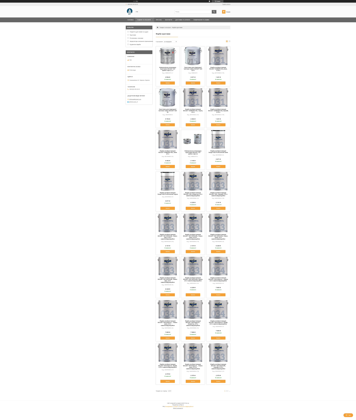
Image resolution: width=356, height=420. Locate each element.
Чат (349, 415)
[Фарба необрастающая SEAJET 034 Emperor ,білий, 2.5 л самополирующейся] (218, 309)
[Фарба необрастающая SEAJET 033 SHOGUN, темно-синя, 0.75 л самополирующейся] (193, 223)
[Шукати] (214, 12)
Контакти (168, 20)
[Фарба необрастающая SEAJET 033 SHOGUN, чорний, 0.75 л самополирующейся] (218, 352)
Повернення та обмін (201, 20)
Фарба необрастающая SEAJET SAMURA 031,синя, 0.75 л (218, 69)
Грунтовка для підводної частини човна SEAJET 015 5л (167, 110)
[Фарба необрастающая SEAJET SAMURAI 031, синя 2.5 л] (167, 139)
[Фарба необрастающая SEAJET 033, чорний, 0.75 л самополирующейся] (218, 181)
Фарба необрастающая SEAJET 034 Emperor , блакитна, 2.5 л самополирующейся (193, 323)
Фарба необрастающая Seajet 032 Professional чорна (168, 193)
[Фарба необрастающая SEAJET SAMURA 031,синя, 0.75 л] (218, 55)
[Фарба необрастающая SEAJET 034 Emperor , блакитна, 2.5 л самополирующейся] (193, 309)
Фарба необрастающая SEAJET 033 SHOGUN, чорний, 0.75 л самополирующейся (218, 366)
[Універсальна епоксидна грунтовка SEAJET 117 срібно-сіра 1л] (193, 139)
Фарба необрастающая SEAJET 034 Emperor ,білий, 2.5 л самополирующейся (218, 322)
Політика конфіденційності (186, 406)
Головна (130, 20)
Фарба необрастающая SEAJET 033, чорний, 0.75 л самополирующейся (218, 194)
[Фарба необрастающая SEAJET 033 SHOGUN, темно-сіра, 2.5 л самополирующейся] (167, 266)
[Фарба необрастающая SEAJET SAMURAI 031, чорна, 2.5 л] (193, 97)
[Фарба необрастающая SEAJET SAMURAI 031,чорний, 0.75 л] (218, 97)
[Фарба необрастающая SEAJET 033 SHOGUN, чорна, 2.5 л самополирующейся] (193, 266)
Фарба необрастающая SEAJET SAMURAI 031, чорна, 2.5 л (193, 110)
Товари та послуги (144, 20)
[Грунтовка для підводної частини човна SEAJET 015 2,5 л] (193, 55)
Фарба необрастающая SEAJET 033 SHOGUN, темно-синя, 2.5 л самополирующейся (218, 237)
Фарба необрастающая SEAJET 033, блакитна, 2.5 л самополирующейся (193, 194)
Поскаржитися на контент (172, 406)
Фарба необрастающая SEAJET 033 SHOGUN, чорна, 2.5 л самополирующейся (193, 279)
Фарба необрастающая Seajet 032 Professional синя (218, 151)
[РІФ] (130, 15)
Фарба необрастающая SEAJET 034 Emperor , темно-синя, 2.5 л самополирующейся (168, 323)
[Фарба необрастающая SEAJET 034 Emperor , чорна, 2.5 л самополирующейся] (218, 266)
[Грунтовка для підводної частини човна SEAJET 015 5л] (167, 97)
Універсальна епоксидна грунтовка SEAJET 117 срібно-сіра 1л (192, 152)
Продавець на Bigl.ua (178, 405)
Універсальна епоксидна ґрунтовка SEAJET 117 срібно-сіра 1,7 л (167, 69)
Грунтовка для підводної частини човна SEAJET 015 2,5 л (193, 69)
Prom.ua (187, 403)
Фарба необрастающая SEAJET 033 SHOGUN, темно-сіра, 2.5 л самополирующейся (168, 280)
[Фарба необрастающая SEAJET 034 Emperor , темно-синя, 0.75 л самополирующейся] (193, 352)
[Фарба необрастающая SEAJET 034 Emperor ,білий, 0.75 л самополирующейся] (167, 352)
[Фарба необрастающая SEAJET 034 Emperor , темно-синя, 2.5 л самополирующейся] (167, 309)
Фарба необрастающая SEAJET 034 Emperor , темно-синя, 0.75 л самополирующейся (193, 366)
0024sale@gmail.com (135, 99)
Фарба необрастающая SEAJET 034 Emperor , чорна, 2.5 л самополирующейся (218, 279)
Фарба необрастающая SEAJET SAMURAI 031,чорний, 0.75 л (218, 110)
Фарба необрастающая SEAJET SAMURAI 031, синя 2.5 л (167, 152)
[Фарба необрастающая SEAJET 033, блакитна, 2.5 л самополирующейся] (193, 181)
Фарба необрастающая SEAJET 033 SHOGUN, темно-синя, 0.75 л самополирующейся (193, 237)
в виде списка (229, 41)
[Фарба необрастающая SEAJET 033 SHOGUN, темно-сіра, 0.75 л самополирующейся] (167, 223)
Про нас (159, 20)
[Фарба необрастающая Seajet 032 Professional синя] (218, 139)
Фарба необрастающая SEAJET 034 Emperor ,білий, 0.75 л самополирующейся (167, 366)
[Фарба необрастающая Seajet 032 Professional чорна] (167, 181)
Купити (168, 83)
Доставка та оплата (182, 20)
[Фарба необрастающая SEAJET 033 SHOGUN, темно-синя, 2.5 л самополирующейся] (218, 223)
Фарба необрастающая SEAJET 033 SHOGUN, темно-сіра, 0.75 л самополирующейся (168, 237)
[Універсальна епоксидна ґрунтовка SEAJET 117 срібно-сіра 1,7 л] (167, 55)
